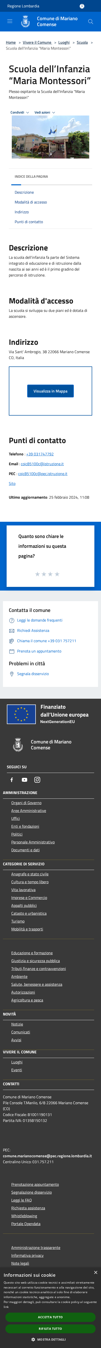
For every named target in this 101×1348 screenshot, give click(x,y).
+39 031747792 (40, 454)
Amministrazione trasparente (35, 1247)
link (6, 1307)
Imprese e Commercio (29, 897)
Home (11, 42)
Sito (12, 483)
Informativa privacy (27, 1255)
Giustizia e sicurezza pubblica (35, 961)
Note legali (20, 1263)
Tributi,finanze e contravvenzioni (38, 968)
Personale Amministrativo (33, 842)
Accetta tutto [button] (50, 1317)
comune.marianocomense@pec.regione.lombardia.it (47, 1156)
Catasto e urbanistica (29, 913)
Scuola (82, 42)
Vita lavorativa (23, 890)
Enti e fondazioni (25, 826)
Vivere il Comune (37, 42)
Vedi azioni (43, 112)
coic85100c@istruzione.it (42, 464)
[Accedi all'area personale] (82, 6)
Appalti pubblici (24, 905)
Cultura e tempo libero (30, 882)
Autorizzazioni (23, 992)
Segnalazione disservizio (31, 1192)
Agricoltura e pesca (27, 1000)
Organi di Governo (26, 803)
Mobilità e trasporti (27, 929)
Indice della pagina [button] (31, 176)
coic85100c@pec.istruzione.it (42, 474)
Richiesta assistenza (28, 1208)
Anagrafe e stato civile (30, 874)
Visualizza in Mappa (50, 391)
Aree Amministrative (28, 810)
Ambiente (19, 976)
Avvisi (16, 1040)
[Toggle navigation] (10, 21)
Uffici (15, 818)
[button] (50, 1339)
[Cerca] (91, 22)
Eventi (16, 1070)
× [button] (95, 1273)
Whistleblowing (24, 1216)
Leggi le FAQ (21, 1200)
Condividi (18, 112)
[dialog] (50, 1307)
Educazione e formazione (32, 953)
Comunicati (20, 1032)
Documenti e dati (25, 850)
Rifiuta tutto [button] (50, 1329)
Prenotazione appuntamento (35, 1184)
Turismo (18, 921)
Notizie (17, 1024)
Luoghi (64, 42)
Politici (17, 834)
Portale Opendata (25, 1224)
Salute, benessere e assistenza (36, 984)
